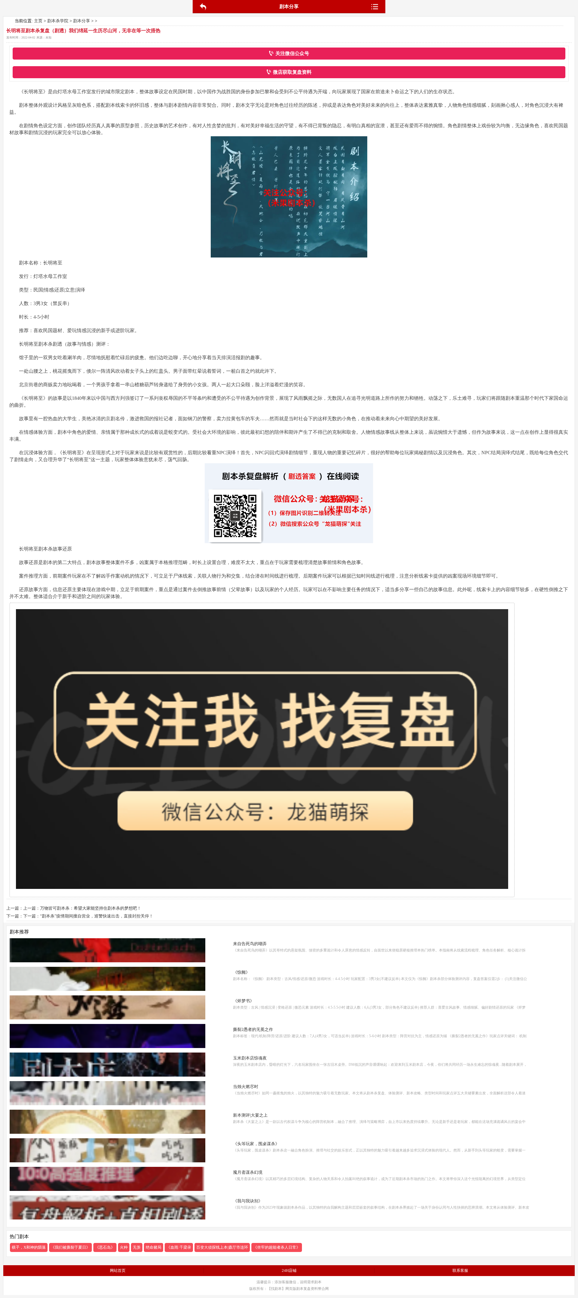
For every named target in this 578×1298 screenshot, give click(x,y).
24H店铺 (289, 1270)
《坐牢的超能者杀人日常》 (276, 1247)
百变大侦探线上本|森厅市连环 (222, 1247)
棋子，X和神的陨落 (29, 1247)
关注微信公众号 (292, 53)
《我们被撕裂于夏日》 (70, 1247)
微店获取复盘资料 (292, 72)
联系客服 (460, 1270)
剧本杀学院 (57, 21)
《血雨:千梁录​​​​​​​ (178, 1247)
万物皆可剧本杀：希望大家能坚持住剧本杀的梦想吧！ (90, 908)
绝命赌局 (153, 1247)
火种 (124, 1247)
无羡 (137, 1247)
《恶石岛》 (105, 1247)
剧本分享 (81, 21)
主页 (38, 21)
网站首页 (118, 1270)
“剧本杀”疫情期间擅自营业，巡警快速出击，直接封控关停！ (96, 916)
